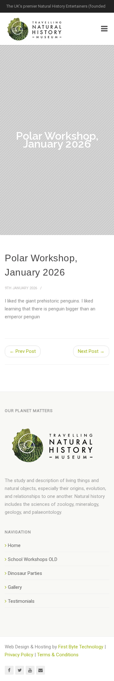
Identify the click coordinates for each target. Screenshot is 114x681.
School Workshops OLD (32, 559)
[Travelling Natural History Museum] (35, 28)
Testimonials (21, 601)
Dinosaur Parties (25, 573)
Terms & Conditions (58, 655)
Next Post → (91, 351)
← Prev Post (23, 351)
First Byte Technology (80, 647)
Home (14, 545)
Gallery (15, 587)
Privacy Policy (19, 655)
